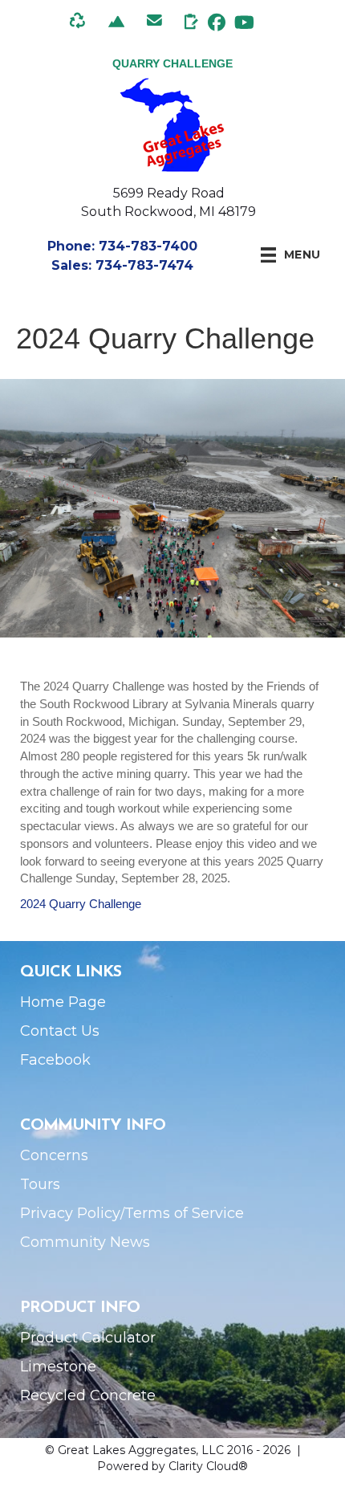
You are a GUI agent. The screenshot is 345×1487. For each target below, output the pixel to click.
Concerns (54, 1155)
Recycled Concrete (88, 1395)
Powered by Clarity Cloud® (172, 1466)
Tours (40, 1184)
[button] (216, 22)
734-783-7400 (148, 246)
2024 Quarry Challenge (80, 904)
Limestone (58, 1366)
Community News (85, 1242)
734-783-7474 (144, 265)
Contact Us (59, 1031)
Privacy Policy (70, 1213)
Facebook (55, 1060)
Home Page (63, 1002)
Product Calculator (88, 1337)
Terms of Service (184, 1213)
